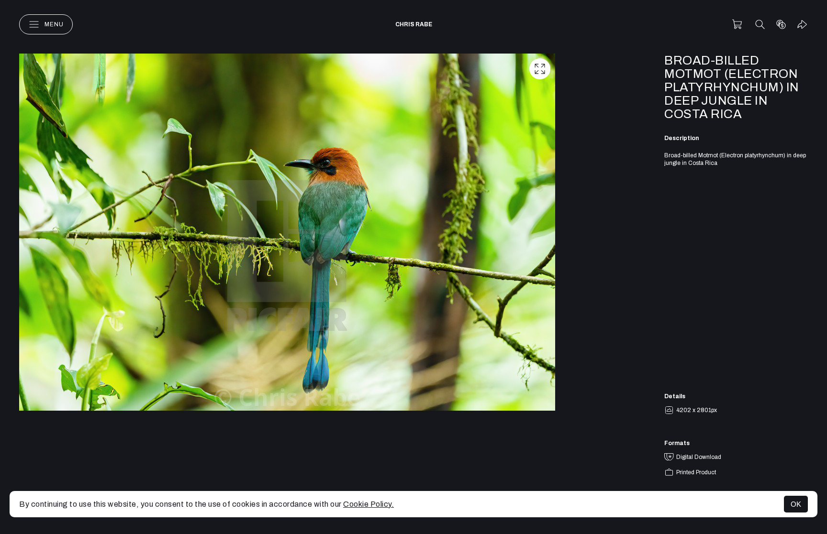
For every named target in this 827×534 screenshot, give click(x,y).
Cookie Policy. (368, 504)
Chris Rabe (413, 24)
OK (796, 504)
